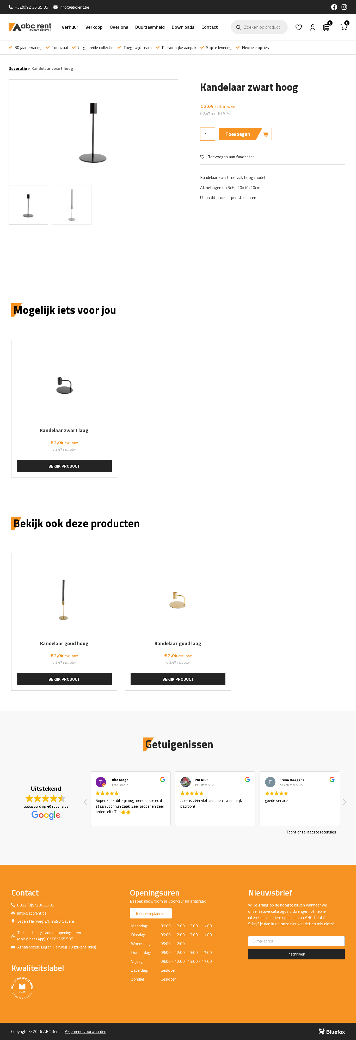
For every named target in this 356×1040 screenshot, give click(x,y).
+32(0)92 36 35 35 (31, 7)
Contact (209, 27)
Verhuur (70, 27)
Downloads (183, 27)
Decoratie (18, 68)
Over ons (119, 27)
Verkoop (94, 27)
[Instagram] (344, 7)
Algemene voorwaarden (85, 1031)
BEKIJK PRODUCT (64, 466)
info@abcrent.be (74, 7)
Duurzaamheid (150, 27)
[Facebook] (334, 7)
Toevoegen (237, 134)
